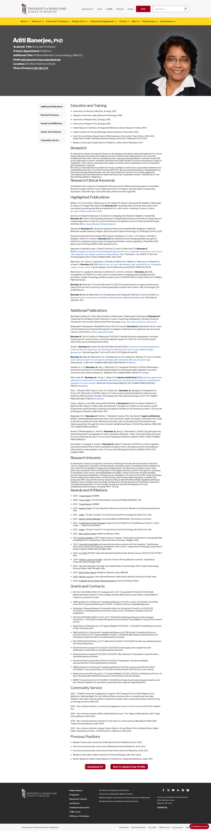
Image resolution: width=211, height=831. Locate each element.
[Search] (185, 9)
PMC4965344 (130, 362)
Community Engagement (102, 21)
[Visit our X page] (168, 790)
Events (130, 9)
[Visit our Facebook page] (163, 790)
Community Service (50, 140)
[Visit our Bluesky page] (187, 791)
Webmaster (124, 827)
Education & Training (56, 21)
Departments (166, 21)
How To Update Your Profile (129, 766)
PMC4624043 (82, 386)
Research (36, 21)
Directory (120, 9)
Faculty (123, 21)
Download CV (95, 766)
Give (143, 9)
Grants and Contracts (51, 131)
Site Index (152, 827)
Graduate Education (79, 807)
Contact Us (162, 807)
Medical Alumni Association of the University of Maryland (124, 797)
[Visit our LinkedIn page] (178, 790)
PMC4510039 (98, 398)
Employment (177, 827)
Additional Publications (52, 106)
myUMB (109, 9)
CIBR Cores (75, 811)
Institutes (74, 803)
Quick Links (86, 9)
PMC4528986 (143, 372)
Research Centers (78, 799)
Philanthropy (148, 21)
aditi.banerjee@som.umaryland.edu (41, 59)
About (23, 21)
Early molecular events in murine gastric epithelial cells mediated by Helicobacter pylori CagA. (110, 359)
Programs (74, 794)
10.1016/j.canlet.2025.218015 (101, 332)
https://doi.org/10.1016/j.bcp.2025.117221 (139, 322)
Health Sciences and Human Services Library (118, 801)
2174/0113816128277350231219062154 (100, 224)
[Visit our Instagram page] (183, 790)
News (134, 21)
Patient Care (78, 21)
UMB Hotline (164, 827)
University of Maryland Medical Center (116, 794)
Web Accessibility (138, 827)
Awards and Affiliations (51, 123)
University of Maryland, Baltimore (114, 790)
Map (187, 827)
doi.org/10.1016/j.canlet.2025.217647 (86, 211)
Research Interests (50, 115)
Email (99, 9)
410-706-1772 (41, 68)
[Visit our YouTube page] (173, 790)
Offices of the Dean (79, 816)
